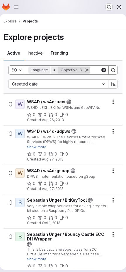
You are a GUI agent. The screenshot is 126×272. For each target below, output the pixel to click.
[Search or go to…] (109, 7)
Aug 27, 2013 (53, 159)
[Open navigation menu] (16, 7)
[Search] (113, 70)
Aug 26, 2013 (53, 120)
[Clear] (103, 70)
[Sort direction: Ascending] (113, 84)
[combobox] (58, 84)
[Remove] (86, 70)
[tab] (14, 53)
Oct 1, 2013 (51, 223)
